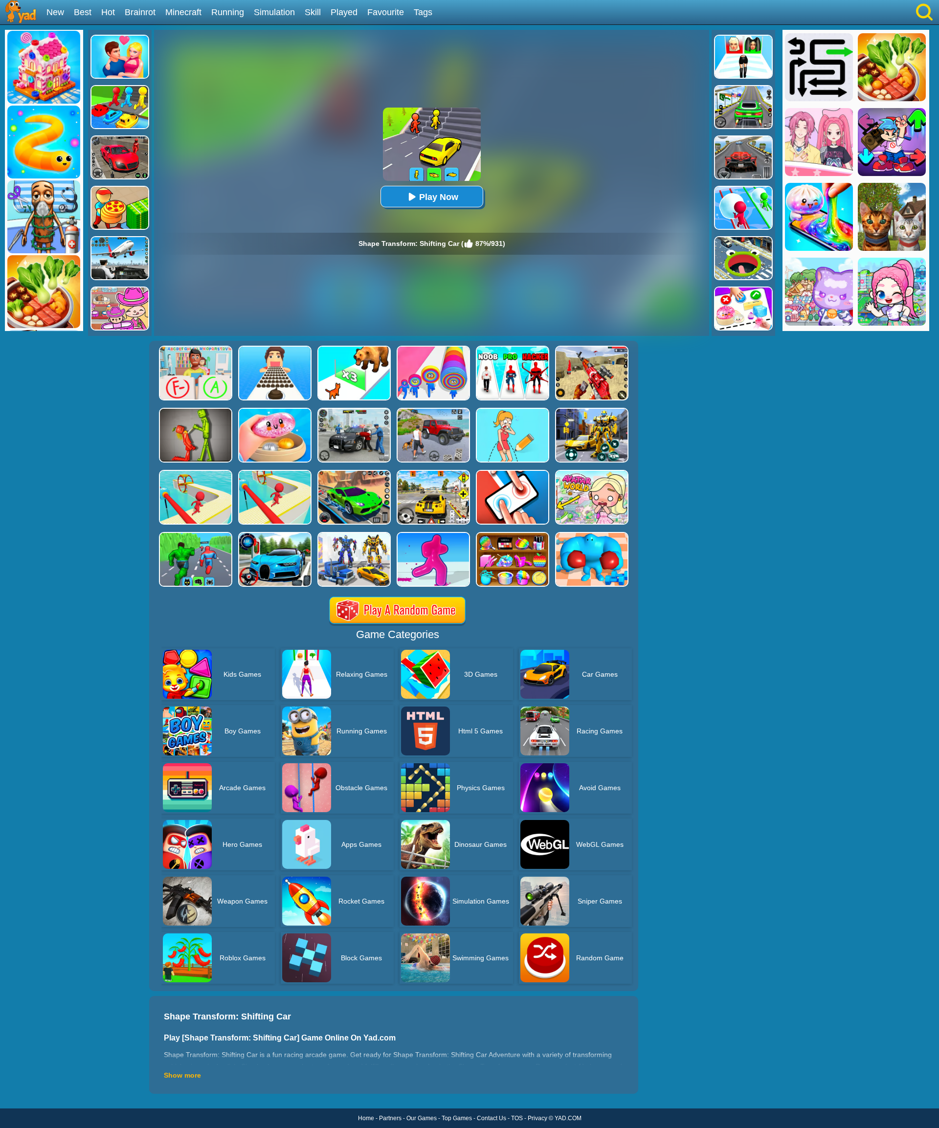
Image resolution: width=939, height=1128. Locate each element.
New (55, 12)
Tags (423, 12)
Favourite (385, 12)
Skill (313, 12)
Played (344, 12)
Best (82, 12)
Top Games (457, 1118)
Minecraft (183, 12)
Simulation (274, 12)
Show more (182, 1075)
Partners (390, 1118)
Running (227, 12)
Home (366, 1118)
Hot (108, 12)
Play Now (438, 197)
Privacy (537, 1118)
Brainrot (140, 12)
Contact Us (491, 1118)
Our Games (421, 1118)
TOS (517, 1118)
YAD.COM (568, 1118)
